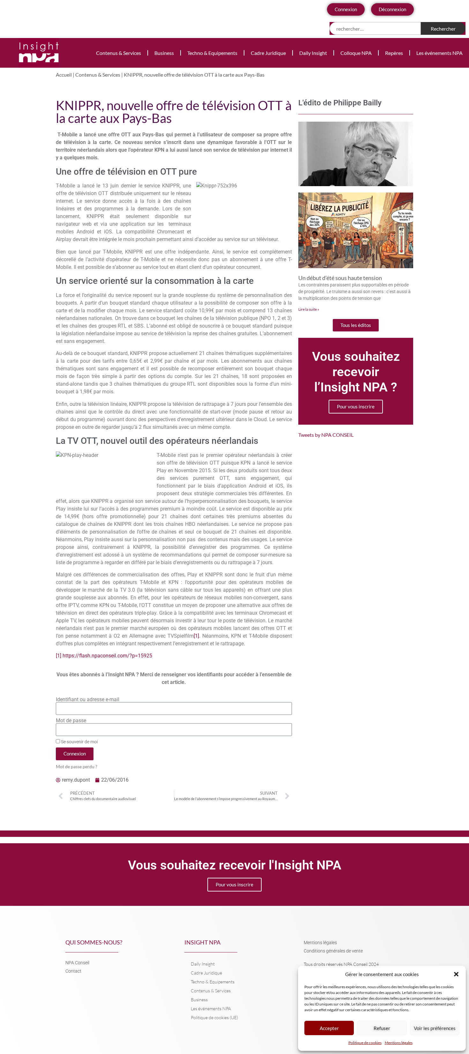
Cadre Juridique (268, 53)
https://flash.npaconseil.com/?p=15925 (107, 656)
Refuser (382, 1028)
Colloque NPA (356, 53)
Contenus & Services (118, 53)
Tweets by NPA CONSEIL (326, 435)
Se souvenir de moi (79, 741)
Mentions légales (399, 1042)
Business (164, 53)
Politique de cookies (365, 1042)
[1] (196, 636)
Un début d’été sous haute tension (340, 277)
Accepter (329, 1028)
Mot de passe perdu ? (76, 766)
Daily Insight (313, 53)
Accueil (64, 75)
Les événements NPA (439, 53)
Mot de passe (71, 720)
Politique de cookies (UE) (214, 1017)
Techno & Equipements (212, 53)
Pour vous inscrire (356, 406)
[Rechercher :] (375, 28)
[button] (456, 974)
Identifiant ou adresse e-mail (87, 699)
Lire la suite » (308, 309)
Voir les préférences (435, 1028)
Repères (394, 53)
